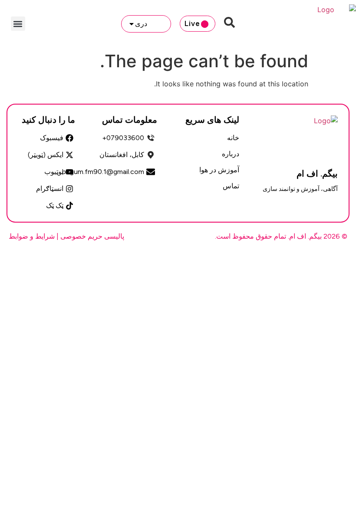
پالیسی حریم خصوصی (92, 236)
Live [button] (192, 23)
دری (141, 24)
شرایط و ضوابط (32, 236)
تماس (231, 186)
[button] (18, 23)
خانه (233, 138)
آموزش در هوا (219, 170)
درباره (230, 154)
